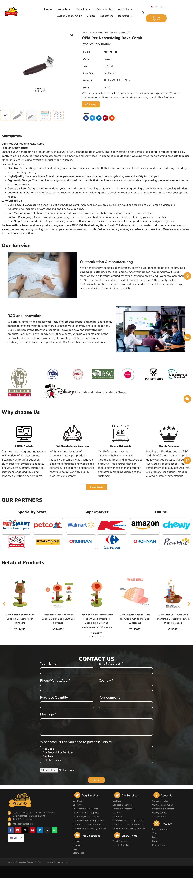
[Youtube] (18, 830)
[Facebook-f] (11, 830)
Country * (106, 681)
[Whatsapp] (55, 830)
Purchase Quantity (54, 698)
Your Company (109, 698)
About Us (166, 795)
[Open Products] (69, 9)
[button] (143, 12)
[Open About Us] (131, 9)
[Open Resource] (131, 16)
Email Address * (111, 664)
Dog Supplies (90, 795)
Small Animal (130, 836)
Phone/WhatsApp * (55, 681)
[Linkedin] (40, 830)
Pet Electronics (91, 836)
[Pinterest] (33, 830)
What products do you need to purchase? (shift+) (77, 742)
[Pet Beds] (96, 749)
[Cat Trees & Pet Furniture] (96, 752)
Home (84, 32)
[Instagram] (47, 830)
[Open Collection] (89, 9)
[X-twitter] (25, 830)
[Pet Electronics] (96, 760)
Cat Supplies (94, 32)
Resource (166, 824)
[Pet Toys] (96, 756)
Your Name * (49, 664)
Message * (48, 715)
